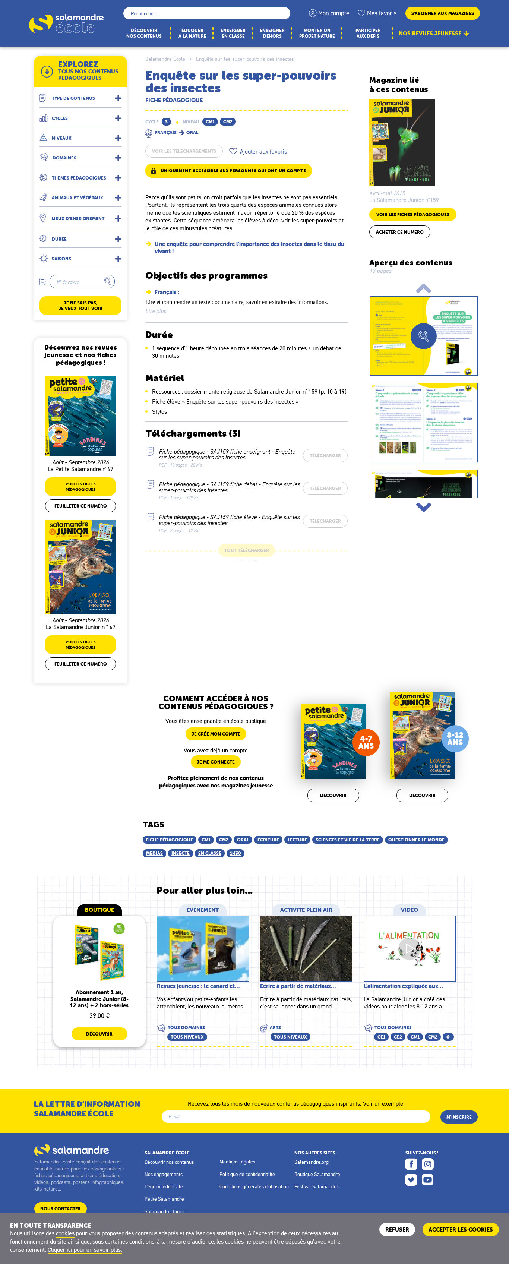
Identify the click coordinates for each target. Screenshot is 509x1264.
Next (423, 507)
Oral (243, 840)
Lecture (297, 840)
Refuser (397, 1229)
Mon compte (333, 13)
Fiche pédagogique (169, 840)
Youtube (428, 1180)
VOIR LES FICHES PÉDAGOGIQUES (412, 214)
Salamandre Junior (165, 1211)
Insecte (180, 853)
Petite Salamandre (164, 1199)
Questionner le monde (416, 840)
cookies (65, 1233)
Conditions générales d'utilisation (254, 1186)
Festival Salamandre (316, 1186)
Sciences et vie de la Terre (348, 840)
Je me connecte (216, 762)
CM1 (206, 840)
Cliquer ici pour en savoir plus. (85, 1249)
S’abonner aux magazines (442, 13)
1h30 (235, 853)
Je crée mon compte (216, 734)
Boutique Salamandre (317, 1174)
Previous (423, 288)
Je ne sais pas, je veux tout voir (80, 305)
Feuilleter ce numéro (80, 506)
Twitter (411, 1180)
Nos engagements (164, 1174)
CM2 (223, 840)
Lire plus (155, 311)
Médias (154, 853)
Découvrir (333, 795)
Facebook (411, 1164)
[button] (80, 95)
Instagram (428, 1164)
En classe (209, 853)
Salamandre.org (311, 1162)
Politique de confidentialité (247, 1174)
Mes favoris (382, 13)
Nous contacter (60, 1208)
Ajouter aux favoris (263, 151)
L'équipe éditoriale (164, 1186)
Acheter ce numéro (400, 232)
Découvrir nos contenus (169, 1162)
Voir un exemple (383, 1103)
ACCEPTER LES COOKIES (461, 1229)
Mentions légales (237, 1162)
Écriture (268, 840)
